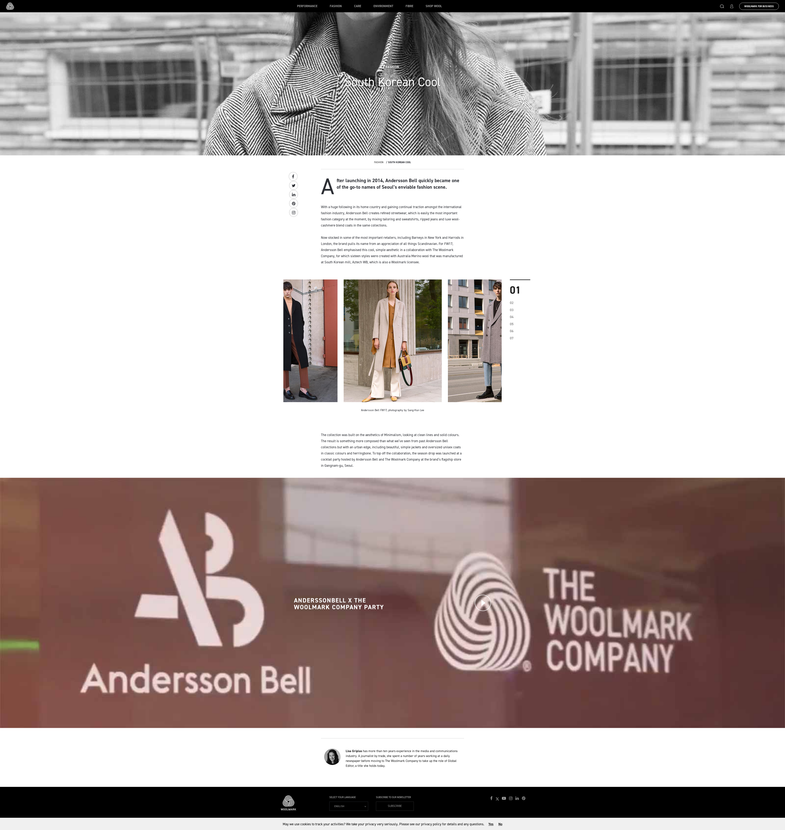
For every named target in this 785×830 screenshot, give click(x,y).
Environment (383, 6)
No (500, 824)
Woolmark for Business (759, 6)
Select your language (342, 797)
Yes (490, 824)
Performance (307, 6)
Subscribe (395, 806)
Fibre (409, 6)
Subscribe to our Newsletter (393, 797)
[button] (722, 6)
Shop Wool (434, 6)
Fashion (336, 6)
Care (357, 6)
